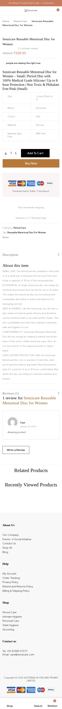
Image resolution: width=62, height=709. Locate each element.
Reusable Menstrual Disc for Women (26, 232)
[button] (56, 11)
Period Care (20, 21)
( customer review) (28, 48)
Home (5, 21)
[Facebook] (14, 237)
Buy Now (31, 163)
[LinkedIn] (24, 237)
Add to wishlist (55, 153)
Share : (6, 237)
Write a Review (16, 450)
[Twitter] (19, 237)
